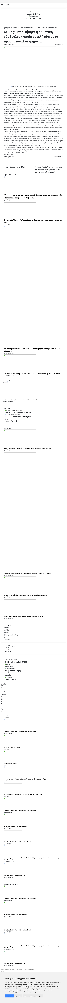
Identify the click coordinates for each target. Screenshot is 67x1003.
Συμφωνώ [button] (10, 996)
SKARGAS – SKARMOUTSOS (16, 662)
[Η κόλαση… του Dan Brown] (13, 735)
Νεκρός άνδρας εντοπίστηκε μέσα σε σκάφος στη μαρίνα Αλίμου (23, 617)
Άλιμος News (10, 27)
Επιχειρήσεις (6, 629)
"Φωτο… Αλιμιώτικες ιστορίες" (11, 636)
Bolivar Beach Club (33, 18)
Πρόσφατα (6, 717)
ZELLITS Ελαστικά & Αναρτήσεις (18, 416)
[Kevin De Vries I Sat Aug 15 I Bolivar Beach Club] (13, 830)
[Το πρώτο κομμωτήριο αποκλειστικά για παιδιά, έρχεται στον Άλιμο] (13, 767)
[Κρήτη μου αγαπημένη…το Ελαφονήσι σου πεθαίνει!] (13, 720)
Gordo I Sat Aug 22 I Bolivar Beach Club (15, 826)
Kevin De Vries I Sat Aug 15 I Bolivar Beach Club (17, 842)
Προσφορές (6, 632)
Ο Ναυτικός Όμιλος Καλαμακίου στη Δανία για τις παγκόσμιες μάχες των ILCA (33, 221)
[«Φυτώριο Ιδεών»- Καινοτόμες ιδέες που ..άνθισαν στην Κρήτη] (13, 783)
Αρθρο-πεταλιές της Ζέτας (10, 634)
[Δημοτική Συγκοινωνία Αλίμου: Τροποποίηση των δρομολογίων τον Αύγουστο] (20, 227)
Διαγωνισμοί (6, 639)
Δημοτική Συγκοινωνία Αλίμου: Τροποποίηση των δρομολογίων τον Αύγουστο (31, 350)
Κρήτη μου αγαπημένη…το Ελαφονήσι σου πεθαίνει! (20, 732)
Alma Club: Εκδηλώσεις (11, 763)
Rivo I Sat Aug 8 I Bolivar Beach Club (14, 876)
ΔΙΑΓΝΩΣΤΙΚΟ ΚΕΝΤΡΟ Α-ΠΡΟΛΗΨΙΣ (19, 412)
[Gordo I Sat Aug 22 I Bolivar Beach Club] (13, 814)
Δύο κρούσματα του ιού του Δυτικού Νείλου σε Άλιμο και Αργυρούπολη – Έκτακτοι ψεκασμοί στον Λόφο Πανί (33, 196)
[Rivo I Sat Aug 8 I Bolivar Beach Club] (13, 864)
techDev (8, 675)
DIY (4, 637)
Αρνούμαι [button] (18, 996)
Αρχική (5, 27)
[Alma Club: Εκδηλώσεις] (13, 751)
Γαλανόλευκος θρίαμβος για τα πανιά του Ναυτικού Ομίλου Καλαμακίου (33, 373)
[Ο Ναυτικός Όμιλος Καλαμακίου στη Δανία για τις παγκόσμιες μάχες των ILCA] (20, 202)
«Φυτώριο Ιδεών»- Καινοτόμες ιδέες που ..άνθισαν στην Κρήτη (23, 795)
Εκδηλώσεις (6, 630)
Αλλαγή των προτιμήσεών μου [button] (33, 996)
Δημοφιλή (6, 716)
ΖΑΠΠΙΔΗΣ (9, 666)
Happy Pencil (10, 679)
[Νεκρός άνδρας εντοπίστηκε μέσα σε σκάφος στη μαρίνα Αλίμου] (20, 599)
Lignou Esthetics (33, 14)
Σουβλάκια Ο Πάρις (13, 670)
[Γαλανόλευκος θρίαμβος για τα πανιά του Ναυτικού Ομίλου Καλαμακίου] (20, 356)
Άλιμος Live (6, 44)
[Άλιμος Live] (10, 5)
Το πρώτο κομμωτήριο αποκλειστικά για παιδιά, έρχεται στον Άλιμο (25, 779)
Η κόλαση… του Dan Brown (12, 747)
